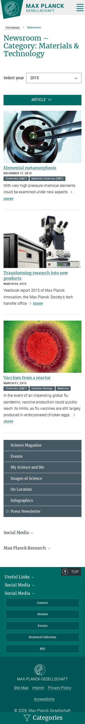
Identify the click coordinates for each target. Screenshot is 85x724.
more (38, 303)
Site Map (21, 688)
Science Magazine (26, 445)
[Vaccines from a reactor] (42, 347)
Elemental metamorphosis (30, 168)
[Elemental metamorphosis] (42, 137)
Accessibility (44, 699)
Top (75, 571)
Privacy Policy (59, 688)
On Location (21, 489)
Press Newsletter (25, 511)
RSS (42, 648)
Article (38, 99)
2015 (34, 78)
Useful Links (18, 577)
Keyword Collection (42, 637)
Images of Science (26, 478)
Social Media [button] (17, 532)
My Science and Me (27, 467)
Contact (42, 602)
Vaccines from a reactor (27, 377)
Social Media (18, 585)
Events (17, 456)
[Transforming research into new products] (42, 242)
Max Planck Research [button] (25, 548)
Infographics (22, 500)
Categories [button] (47, 717)
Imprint (38, 688)
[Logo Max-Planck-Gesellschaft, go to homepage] (36, 9)
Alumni (42, 614)
